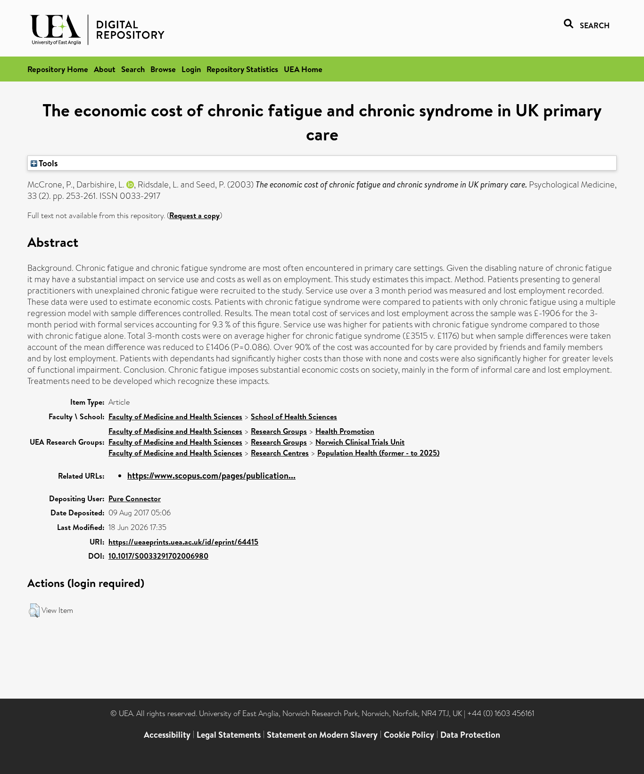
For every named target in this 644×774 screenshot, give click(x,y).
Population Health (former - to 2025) (378, 453)
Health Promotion (344, 431)
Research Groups (279, 431)
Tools (47, 163)
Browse (163, 69)
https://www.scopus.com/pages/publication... (211, 475)
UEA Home (303, 69)
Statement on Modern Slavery (322, 735)
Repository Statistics (242, 69)
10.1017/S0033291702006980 (158, 556)
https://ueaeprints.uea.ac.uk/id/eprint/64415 (183, 542)
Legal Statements (229, 735)
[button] (34, 610)
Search (133, 69)
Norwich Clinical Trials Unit (360, 442)
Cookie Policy (409, 735)
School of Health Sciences (294, 416)
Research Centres (280, 453)
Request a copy (194, 215)
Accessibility (167, 735)
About (105, 69)
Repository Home (57, 69)
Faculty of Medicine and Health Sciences (175, 416)
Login (191, 69)
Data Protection (470, 735)
